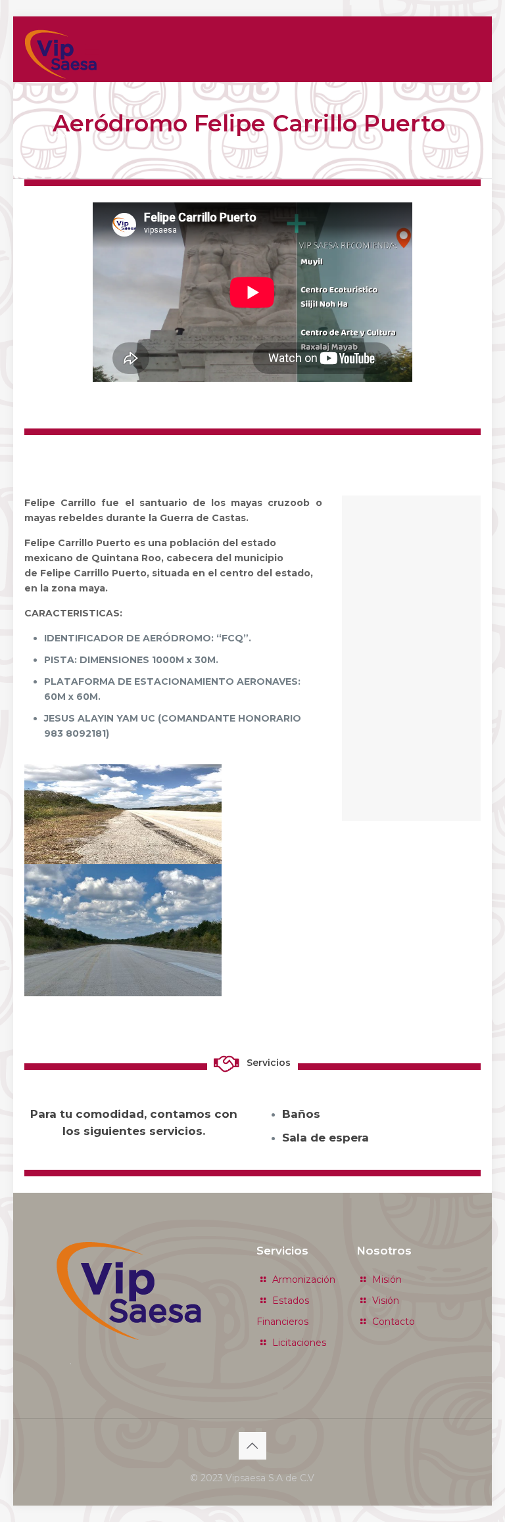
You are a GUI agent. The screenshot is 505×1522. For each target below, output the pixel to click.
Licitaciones (299, 1343)
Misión (387, 1279)
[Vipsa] (60, 54)
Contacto (393, 1321)
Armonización (303, 1279)
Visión (385, 1300)
